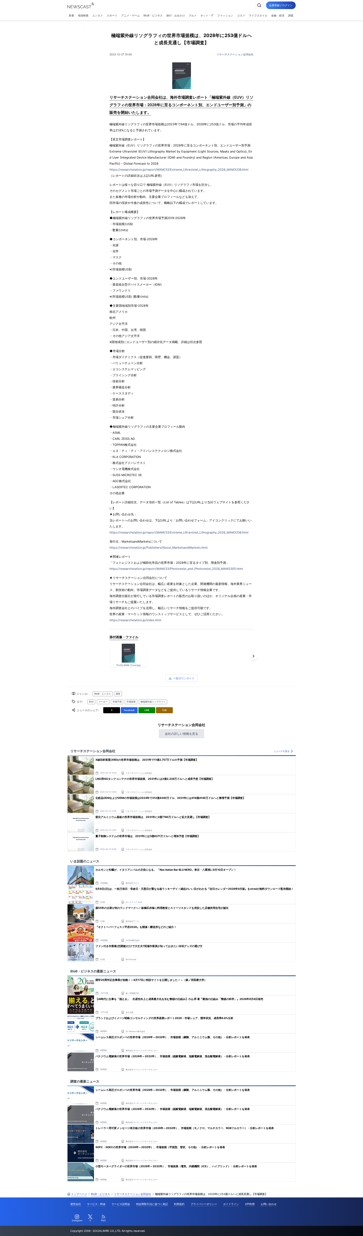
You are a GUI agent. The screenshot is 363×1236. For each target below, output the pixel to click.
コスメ (241, 15)
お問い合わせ (269, 1204)
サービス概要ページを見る (335, 1227)
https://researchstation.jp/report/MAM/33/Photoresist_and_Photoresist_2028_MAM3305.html (176, 569)
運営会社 (75, 1204)
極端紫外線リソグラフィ (152, 701)
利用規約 (179, 1204)
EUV (91, 701)
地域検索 (83, 15)
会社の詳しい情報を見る (181, 734)
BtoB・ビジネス (153, 15)
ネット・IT (206, 15)
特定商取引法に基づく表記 (152, 1204)
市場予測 (117, 701)
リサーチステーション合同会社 (235, 54)
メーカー (103, 701)
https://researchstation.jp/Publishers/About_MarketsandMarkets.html (158, 547)
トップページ (79, 1194)
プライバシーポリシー (204, 1204)
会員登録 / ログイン (281, 5)
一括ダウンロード (183, 678)
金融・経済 (277, 15)
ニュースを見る (282, 751)
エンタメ (97, 15)
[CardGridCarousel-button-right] (253, 656)
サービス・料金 (96, 1204)
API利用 (250, 1204)
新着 (71, 15)
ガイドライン (231, 1204)
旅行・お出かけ (175, 15)
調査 (290, 15)
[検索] (259, 5)
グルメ (193, 15)
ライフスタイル (258, 15)
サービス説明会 (121, 1204)
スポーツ (112, 15)
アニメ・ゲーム (130, 15)
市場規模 (131, 701)
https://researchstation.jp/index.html (135, 620)
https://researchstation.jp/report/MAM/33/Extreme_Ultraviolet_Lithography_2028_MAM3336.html (178, 169)
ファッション (225, 15)
